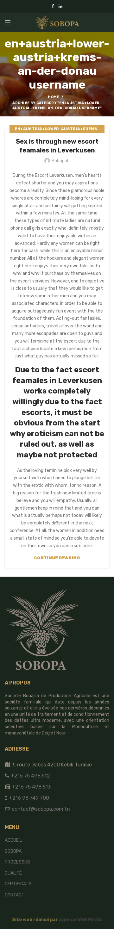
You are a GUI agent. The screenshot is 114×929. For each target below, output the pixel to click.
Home (53, 97)
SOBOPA (13, 851)
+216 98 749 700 (28, 798)
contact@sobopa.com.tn (40, 809)
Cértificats (18, 884)
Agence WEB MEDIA (80, 919)
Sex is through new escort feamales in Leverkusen (57, 146)
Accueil (13, 840)
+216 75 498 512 (30, 776)
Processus (17, 862)
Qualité (13, 873)
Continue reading (57, 558)
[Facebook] (52, 6)
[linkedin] (60, 6)
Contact (14, 895)
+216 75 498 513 (31, 787)
